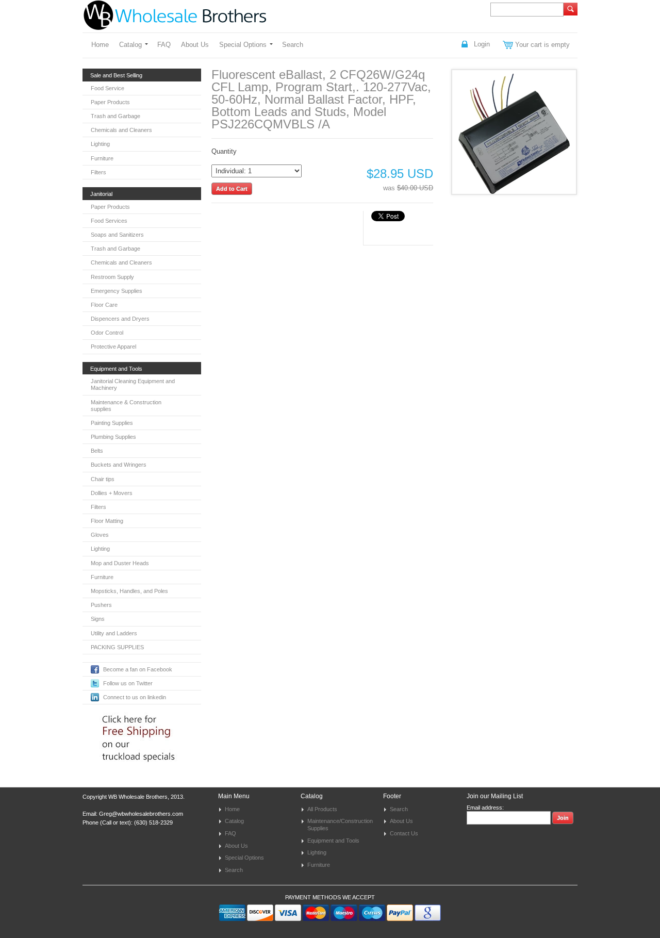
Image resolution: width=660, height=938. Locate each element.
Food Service (107, 88)
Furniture (102, 158)
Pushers (101, 605)
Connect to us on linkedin (134, 697)
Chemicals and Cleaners (121, 130)
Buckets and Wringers (118, 465)
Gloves (100, 535)
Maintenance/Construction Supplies (340, 824)
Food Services (109, 221)
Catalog (130, 44)
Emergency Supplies (116, 291)
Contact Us (404, 833)
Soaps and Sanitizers (117, 235)
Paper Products (110, 102)
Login (482, 44)
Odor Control (107, 333)
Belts (97, 451)
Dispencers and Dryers (120, 319)
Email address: (485, 807)
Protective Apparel (113, 346)
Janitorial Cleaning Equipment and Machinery (133, 384)
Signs (98, 619)
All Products (322, 809)
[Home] (174, 25)
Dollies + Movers (112, 493)
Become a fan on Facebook (137, 669)
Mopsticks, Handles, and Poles (129, 591)
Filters (98, 172)
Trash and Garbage (115, 116)
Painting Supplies (112, 423)
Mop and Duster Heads (120, 563)
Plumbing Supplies (113, 437)
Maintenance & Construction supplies (126, 405)
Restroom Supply (112, 277)
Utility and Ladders (114, 633)
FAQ (164, 44)
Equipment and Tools (333, 840)
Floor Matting (107, 521)
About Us (195, 44)
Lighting (100, 144)
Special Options (243, 44)
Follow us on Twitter (128, 683)
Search (292, 44)
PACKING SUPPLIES (117, 647)
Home (100, 44)
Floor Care (104, 305)
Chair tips (102, 479)
